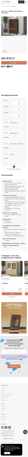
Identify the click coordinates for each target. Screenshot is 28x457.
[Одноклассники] (4, 66)
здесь (24, 362)
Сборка (3, 398)
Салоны (3, 390)
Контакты (3, 388)
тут (5, 247)
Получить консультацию (14, 331)
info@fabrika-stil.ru (7, 435)
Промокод (3, 417)
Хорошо (7, 453)
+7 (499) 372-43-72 (7, 431)
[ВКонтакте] (2, 66)
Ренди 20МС (6, 279)
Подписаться (14, 366)
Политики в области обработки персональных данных (14, 357)
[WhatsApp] (12, 66)
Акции (2, 392)
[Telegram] (6, 66)
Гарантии (3, 419)
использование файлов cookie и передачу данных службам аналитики (12, 449)
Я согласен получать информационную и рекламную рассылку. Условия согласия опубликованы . (15, 362)
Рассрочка (3, 406)
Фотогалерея (4, 400)
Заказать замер (14, 328)
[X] (8, 66)
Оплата (3, 410)
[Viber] (10, 66)
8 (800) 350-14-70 (7, 433)
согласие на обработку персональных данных (16, 358)
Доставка (3, 408)
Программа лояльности (6, 394)
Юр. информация (5, 396)
